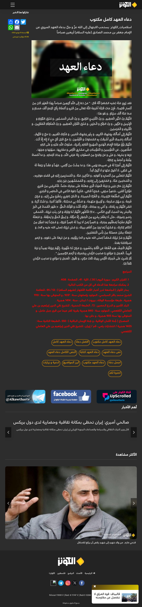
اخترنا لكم (115, 372)
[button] (134, 432)
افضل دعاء (82, 341)
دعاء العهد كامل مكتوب (111, 19)
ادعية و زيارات (51, 362)
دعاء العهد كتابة (89, 352)
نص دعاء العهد (112, 352)
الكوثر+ (52, 573)
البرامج (70, 573)
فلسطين (61, 573)
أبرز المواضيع (71, 362)
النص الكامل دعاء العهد (62, 352)
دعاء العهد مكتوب (93, 362)
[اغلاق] (95, 586)
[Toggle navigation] (12, 5)
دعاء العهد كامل (62, 341)
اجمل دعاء (114, 362)
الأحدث (79, 573)
